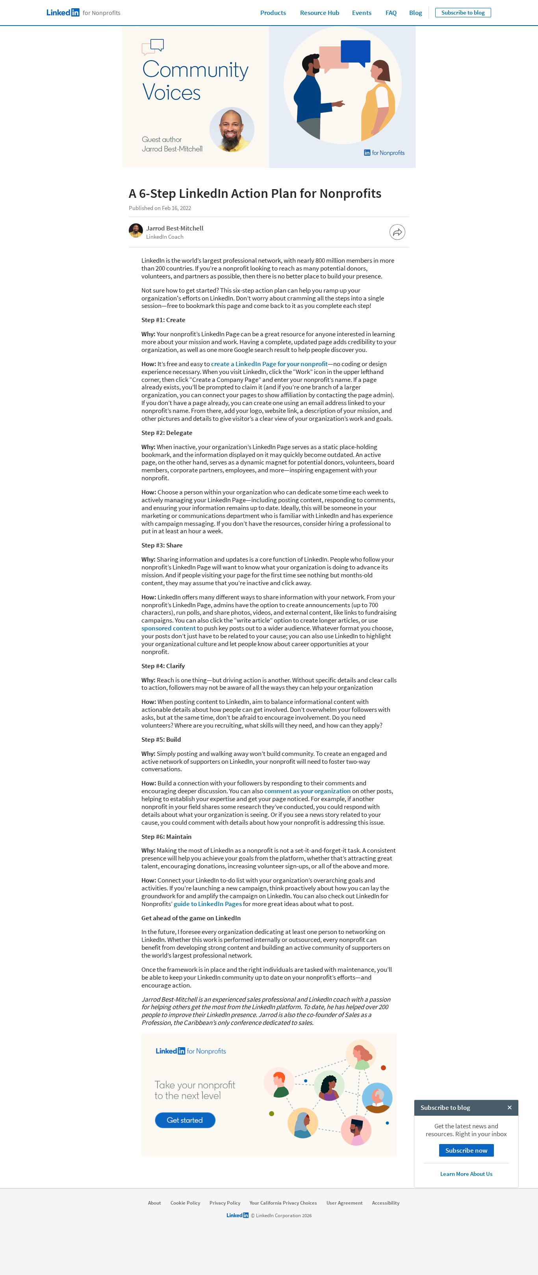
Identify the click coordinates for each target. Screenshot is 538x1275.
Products (273, 12)
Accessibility (385, 1203)
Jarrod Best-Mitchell (175, 228)
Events (361, 12)
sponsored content (168, 628)
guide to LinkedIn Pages (208, 903)
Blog (415, 12)
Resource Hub (319, 12)
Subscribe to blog (463, 12)
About (154, 1203)
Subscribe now (466, 1150)
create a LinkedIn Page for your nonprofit (269, 363)
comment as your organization (307, 791)
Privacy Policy (225, 1203)
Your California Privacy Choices (283, 1203)
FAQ (391, 12)
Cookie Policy (185, 1203)
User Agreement (345, 1203)
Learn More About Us (466, 1173)
